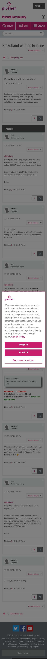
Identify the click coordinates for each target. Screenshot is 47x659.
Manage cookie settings (23, 360)
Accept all (23, 345)
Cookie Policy (18, 337)
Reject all (23, 353)
